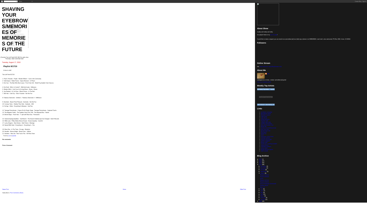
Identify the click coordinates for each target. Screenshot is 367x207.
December (264, 166)
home (261, 178)
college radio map (266, 122)
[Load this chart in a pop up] (273, 105)
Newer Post (5, 189)
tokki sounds (264, 151)
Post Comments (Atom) (16, 192)
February (263, 197)
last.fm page (273, 34)
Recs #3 (262, 187)
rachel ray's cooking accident (269, 143)
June (262, 190)
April (262, 194)
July (262, 189)
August (263, 173)
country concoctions (266, 123)
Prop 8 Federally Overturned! (268, 183)
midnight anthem (265, 138)
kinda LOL (264, 133)
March (262, 196)
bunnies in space (265, 115)
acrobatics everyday (266, 112)
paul (268, 73)
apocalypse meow (266, 113)
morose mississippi (266, 139)
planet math (264, 142)
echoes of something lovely (268, 128)
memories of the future (267, 136)
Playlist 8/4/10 (264, 185)
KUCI (262, 135)
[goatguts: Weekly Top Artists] (266, 89)
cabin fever (264, 116)
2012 (260, 161)
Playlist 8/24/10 (264, 176)
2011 (260, 162)
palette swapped (265, 141)
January (263, 199)
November (264, 168)
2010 (260, 164)
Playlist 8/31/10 (264, 175)
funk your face (265, 129)
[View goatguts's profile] (268, 105)
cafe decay (264, 118)
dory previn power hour (267, 125)
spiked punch (264, 145)
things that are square (267, 149)
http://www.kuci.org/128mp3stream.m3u (271, 66)
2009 (260, 201)
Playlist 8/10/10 (264, 182)
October (263, 169)
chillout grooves (265, 119)
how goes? (264, 132)
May (262, 192)
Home (124, 189)
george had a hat (265, 130)
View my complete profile (264, 82)
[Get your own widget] (261, 105)
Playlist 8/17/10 (264, 180)
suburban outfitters (266, 146)
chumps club (264, 120)
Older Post (243, 189)
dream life (263, 126)
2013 (260, 159)
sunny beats (264, 148)
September (264, 171)
